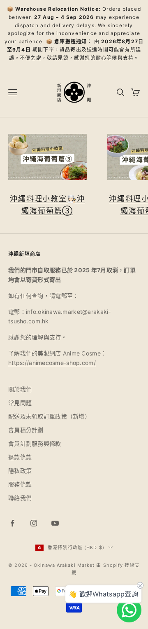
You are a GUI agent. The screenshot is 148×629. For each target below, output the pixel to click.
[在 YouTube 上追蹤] (55, 523)
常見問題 (20, 402)
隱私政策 (20, 470)
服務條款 (20, 484)
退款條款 (20, 457)
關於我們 (20, 389)
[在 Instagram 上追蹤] (34, 523)
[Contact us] (129, 610)
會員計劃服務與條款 (34, 443)
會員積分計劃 (26, 429)
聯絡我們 (20, 497)
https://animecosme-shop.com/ (52, 362)
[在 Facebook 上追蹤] (12, 523)
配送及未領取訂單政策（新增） (49, 416)
